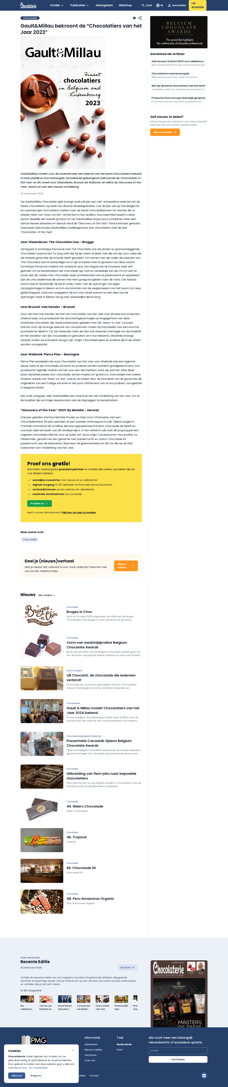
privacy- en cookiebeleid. (33, 1067)
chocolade (30, 539)
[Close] (73, 1050)
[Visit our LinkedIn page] (204, 1075)
